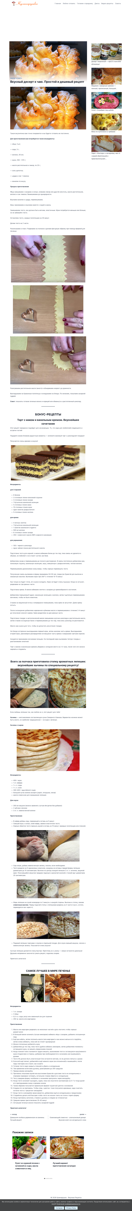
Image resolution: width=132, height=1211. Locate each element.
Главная (58, 3)
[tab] (44, 1178)
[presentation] (29, 1147)
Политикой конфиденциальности (68, 1204)
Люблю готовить (69, 3)
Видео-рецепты (107, 3)
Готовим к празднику (85, 3)
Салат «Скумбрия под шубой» (102, 110)
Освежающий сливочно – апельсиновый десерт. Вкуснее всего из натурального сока (68, 1117)
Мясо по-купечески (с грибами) (103, 132)
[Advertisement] (66, 20)
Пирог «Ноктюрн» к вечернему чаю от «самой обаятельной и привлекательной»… (105, 156)
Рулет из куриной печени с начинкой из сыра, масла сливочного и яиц (27, 1166)
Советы (118, 3)
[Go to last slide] (15, 1156)
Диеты (97, 3)
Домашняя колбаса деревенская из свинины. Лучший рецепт (27, 1117)
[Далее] (81, 1156)
